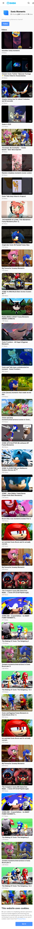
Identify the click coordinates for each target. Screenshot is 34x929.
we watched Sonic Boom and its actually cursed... (16, 543)
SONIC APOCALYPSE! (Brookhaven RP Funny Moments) (15, 444)
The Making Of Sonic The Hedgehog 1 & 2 (16, 690)
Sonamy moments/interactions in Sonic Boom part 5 (16, 665)
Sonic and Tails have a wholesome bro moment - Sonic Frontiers (15, 368)
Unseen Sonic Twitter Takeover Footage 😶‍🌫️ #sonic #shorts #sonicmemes (16, 75)
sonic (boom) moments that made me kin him (16, 393)
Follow (5, 24)
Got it (24, 924)
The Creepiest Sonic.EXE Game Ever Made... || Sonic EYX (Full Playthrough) (15, 591)
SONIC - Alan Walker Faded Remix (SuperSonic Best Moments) (14, 494)
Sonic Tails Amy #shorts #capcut (14, 196)
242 (19, 14)
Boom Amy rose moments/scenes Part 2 (16, 519)
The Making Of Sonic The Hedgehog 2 (15, 641)
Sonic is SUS (6, 124)
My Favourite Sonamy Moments (13, 268)
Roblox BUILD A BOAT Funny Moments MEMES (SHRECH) (15, 318)
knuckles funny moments (11, 50)
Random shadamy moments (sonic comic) (17, 173)
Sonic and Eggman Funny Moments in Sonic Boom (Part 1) (15, 714)
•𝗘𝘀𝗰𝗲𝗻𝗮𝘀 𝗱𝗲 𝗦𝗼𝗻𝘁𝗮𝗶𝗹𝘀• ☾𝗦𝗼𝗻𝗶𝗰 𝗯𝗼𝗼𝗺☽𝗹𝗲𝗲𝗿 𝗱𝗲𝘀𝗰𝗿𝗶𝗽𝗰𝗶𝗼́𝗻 (14, 149)
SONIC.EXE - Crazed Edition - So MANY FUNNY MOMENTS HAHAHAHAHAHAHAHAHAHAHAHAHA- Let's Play (15, 617)
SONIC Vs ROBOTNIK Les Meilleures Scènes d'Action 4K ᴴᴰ (14, 469)
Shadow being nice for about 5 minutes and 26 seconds (16, 100)
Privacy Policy (21, 919)
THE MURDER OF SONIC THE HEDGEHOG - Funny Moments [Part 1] (16, 220)
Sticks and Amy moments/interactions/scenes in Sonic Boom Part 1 (16, 419)
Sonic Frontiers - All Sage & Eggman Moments (15, 343)
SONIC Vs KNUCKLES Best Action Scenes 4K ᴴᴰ (16, 292)
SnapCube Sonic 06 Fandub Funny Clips (15, 245)
